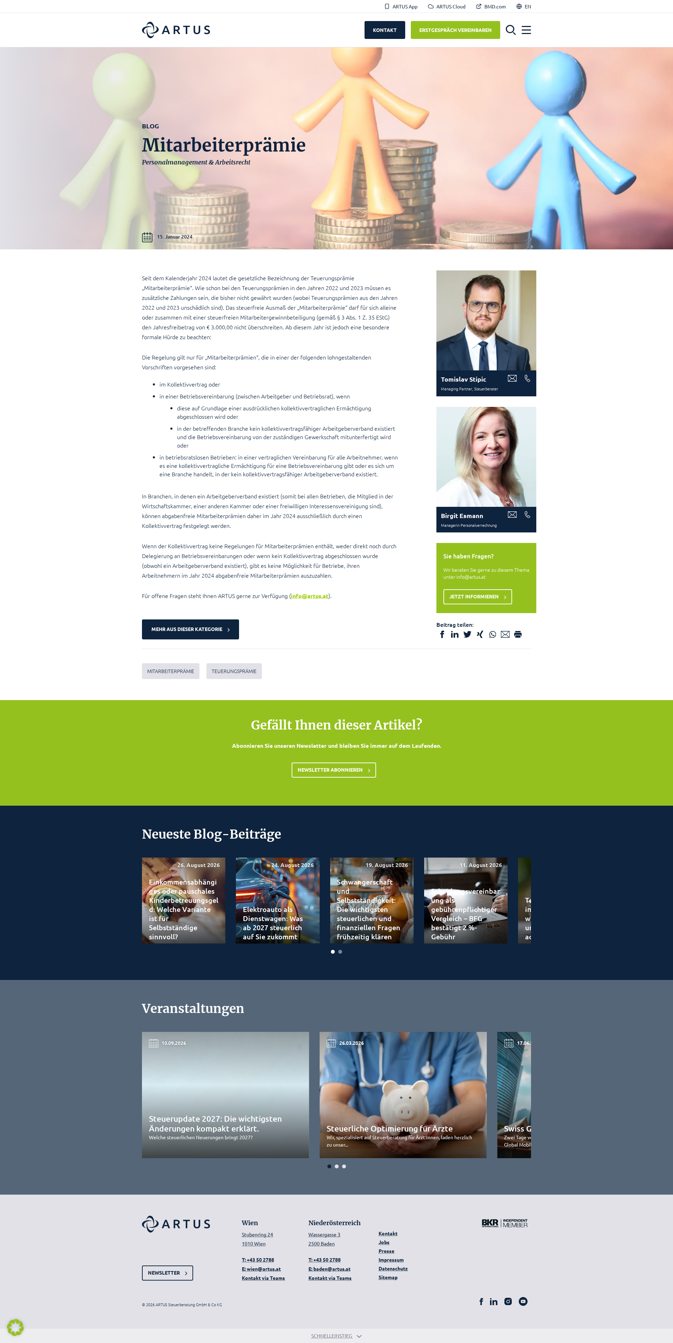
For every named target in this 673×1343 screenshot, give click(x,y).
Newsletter (164, 1272)
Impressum (391, 1259)
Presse (386, 1251)
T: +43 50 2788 (258, 1259)
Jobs (384, 1242)
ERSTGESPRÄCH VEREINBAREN (455, 30)
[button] (511, 30)
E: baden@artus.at (329, 1268)
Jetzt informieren (474, 596)
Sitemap (388, 1277)
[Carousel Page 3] (344, 1166)
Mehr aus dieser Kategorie (186, 629)
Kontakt (388, 1233)
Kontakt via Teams (263, 1278)
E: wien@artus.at (261, 1268)
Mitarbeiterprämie (170, 670)
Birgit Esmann (462, 515)
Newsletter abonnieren (330, 769)
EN (528, 6)
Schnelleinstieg (332, 1335)
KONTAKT (385, 30)
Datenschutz (393, 1268)
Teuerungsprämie (234, 670)
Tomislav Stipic (463, 379)
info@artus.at (309, 595)
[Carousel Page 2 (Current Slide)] (340, 952)
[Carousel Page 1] (333, 952)
